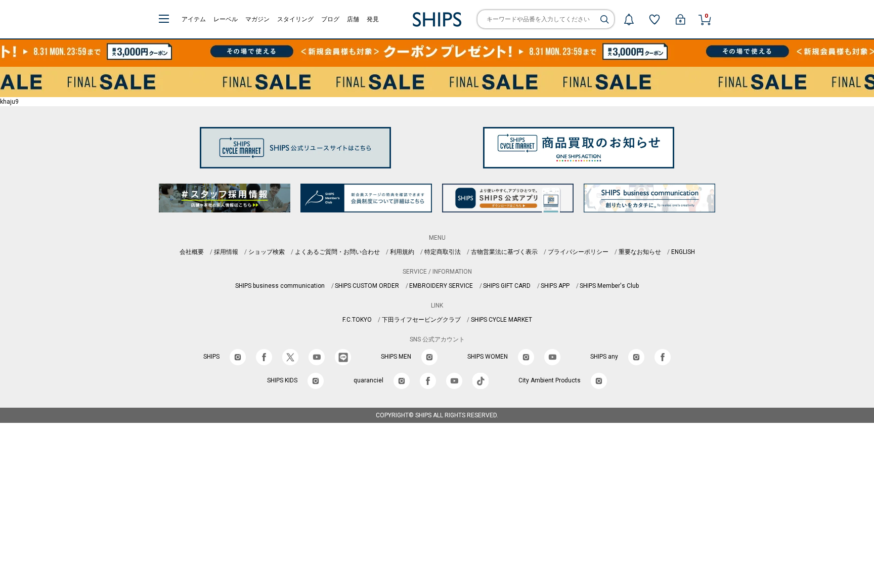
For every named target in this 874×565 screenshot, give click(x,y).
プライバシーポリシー (578, 251)
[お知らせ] (629, 19)
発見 (373, 19)
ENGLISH (683, 251)
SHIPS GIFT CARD (507, 285)
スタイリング (295, 19)
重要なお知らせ (640, 251)
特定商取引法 (442, 251)
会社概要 (192, 251)
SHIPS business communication (280, 285)
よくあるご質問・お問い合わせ (337, 251)
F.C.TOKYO (357, 319)
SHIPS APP (555, 285)
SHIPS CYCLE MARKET (501, 319)
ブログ (330, 19)
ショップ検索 (266, 251)
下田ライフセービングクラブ (421, 319)
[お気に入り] (654, 19)
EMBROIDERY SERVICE (441, 285)
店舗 (353, 19)
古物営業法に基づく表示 (504, 251)
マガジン (257, 19)
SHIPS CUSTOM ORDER (367, 285)
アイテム (194, 19)
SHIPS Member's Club (609, 285)
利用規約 (402, 251)
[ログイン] (680, 19)
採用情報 (226, 251)
